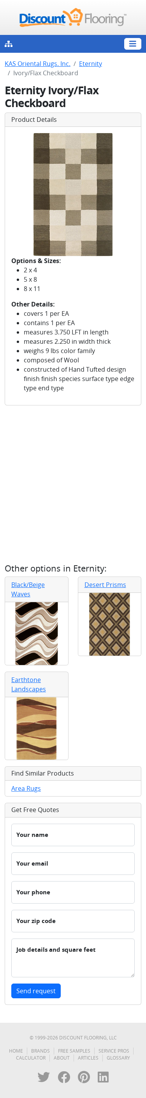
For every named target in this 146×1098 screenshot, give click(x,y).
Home (16, 1051)
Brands (40, 1051)
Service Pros (114, 1051)
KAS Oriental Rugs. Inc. (37, 63)
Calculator (31, 1058)
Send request (36, 991)
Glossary (118, 1058)
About (62, 1058)
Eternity (90, 63)
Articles (88, 1058)
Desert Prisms (105, 584)
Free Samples (74, 1051)
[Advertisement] (73, 484)
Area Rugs (26, 788)
